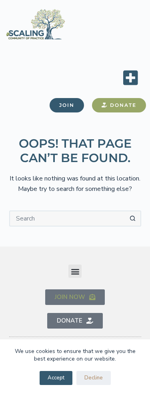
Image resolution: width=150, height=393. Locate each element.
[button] (130, 77)
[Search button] (133, 219)
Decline (93, 377)
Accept (56, 377)
